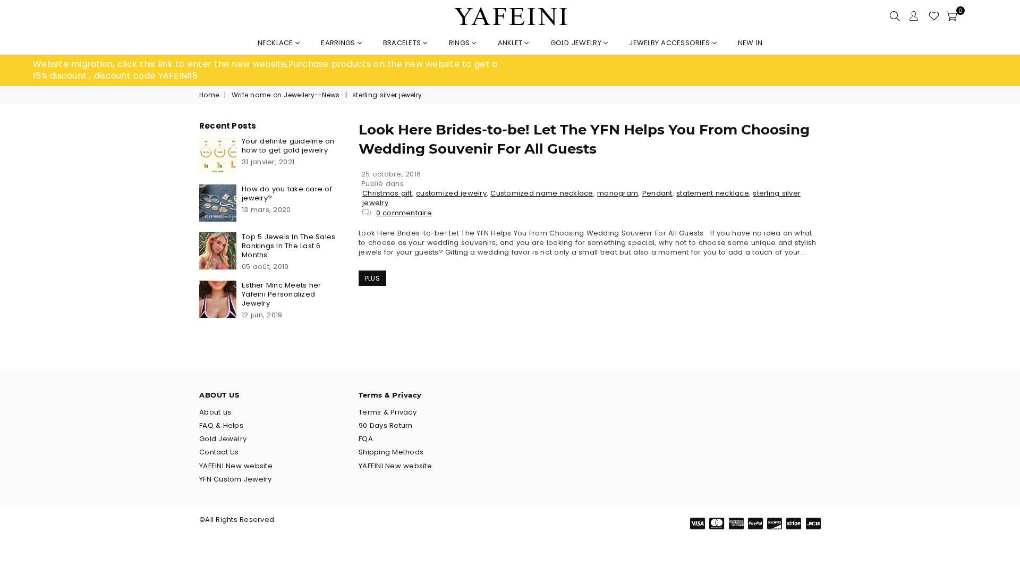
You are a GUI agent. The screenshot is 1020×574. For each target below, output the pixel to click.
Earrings (339, 43)
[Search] (895, 16)
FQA (366, 439)
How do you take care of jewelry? (287, 193)
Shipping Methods (391, 452)
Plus (372, 278)
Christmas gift (387, 193)
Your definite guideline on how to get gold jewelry (288, 146)
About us (215, 412)
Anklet (511, 43)
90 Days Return (386, 425)
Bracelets (403, 43)
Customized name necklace (541, 193)
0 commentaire (404, 213)
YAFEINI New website (236, 466)
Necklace (276, 43)
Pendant (657, 193)
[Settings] (914, 16)
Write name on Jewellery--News (286, 95)
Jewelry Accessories (670, 43)
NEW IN (750, 43)
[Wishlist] (933, 16)
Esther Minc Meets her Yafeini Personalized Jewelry (281, 294)
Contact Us (219, 452)
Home (209, 95)
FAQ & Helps (221, 425)
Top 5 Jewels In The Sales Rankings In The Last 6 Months (289, 245)
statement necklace (712, 193)
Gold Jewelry (577, 43)
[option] (271, 70)
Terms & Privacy (387, 412)
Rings (460, 43)
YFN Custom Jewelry (235, 479)
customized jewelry (451, 193)
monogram (617, 193)
